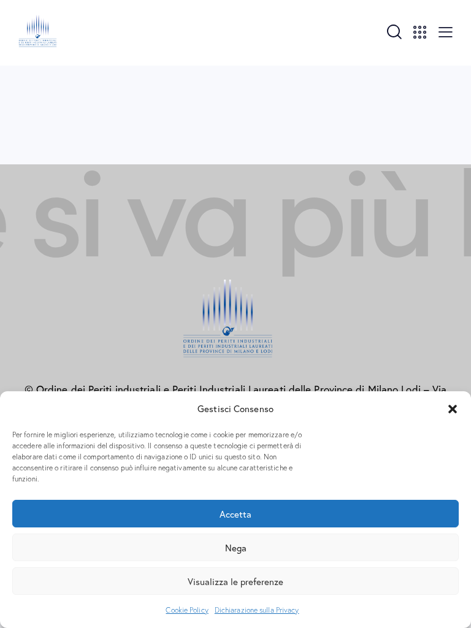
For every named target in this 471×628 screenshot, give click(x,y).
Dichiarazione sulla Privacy (257, 610)
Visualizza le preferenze (235, 581)
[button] (452, 409)
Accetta (235, 514)
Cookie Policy (187, 610)
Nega (236, 548)
